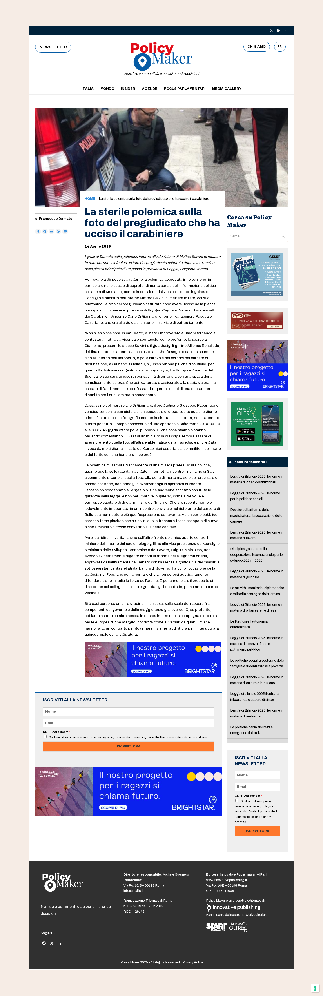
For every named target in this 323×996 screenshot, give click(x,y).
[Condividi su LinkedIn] (51, 231)
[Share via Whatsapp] (58, 231)
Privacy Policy (192, 962)
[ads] (153, 676)
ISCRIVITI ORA (128, 746)
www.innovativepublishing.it (226, 880)
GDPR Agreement (56, 732)
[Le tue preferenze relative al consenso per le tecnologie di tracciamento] (315, 988)
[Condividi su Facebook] (45, 231)
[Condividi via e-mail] (65, 231)
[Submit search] (283, 236)
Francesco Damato (55, 218)
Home (90, 198)
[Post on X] (38, 231)
